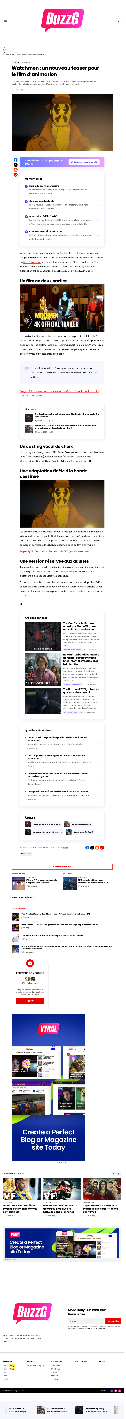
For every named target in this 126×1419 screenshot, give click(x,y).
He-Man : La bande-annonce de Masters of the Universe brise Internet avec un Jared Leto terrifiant (81, 659)
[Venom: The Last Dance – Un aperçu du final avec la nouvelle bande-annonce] (62, 1189)
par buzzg (30, 939)
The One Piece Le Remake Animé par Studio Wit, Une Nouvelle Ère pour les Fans (79, 626)
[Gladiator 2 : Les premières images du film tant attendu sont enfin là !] (22, 1189)
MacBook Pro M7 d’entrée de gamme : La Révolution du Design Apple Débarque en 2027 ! (61, 925)
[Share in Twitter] (15, 164)
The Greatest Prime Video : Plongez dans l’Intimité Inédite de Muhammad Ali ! (56, 914)
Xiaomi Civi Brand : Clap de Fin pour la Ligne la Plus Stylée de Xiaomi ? (52, 935)
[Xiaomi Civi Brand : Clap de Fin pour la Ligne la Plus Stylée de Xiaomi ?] (15, 938)
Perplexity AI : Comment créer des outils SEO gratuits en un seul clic (56, 551)
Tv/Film (5, 50)
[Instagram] (120, 1390)
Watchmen (25, 854)
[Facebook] (112, 1390)
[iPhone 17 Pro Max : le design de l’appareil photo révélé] (18, 883)
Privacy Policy (87, 1328)
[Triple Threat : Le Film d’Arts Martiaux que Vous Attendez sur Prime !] (102, 1189)
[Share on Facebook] (15, 160)
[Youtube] (116, 1390)
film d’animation (32, 262)
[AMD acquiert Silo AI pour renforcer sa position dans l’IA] (70, 883)
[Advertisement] (62, 1087)
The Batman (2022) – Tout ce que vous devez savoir (81, 691)
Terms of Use (100, 1328)
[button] (5, 21)
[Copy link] (15, 174)
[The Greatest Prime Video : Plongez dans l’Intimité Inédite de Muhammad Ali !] (15, 917)
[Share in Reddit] (15, 169)
